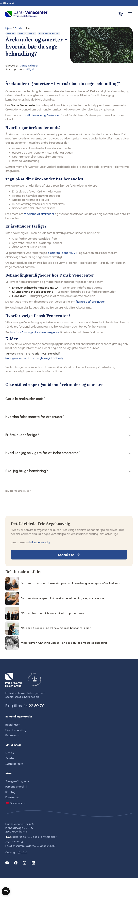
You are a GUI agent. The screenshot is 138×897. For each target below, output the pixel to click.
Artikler (19, 28)
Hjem (8, 28)
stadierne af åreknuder (39, 214)
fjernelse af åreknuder (90, 301)
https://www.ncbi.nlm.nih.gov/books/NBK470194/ (34, 358)
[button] (129, 14)
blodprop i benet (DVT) (63, 252)
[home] (26, 13)
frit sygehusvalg (39, 542)
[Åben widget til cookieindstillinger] (6, 891)
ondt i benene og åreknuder (42, 115)
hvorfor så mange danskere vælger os (34, 332)
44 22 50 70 (34, 705)
